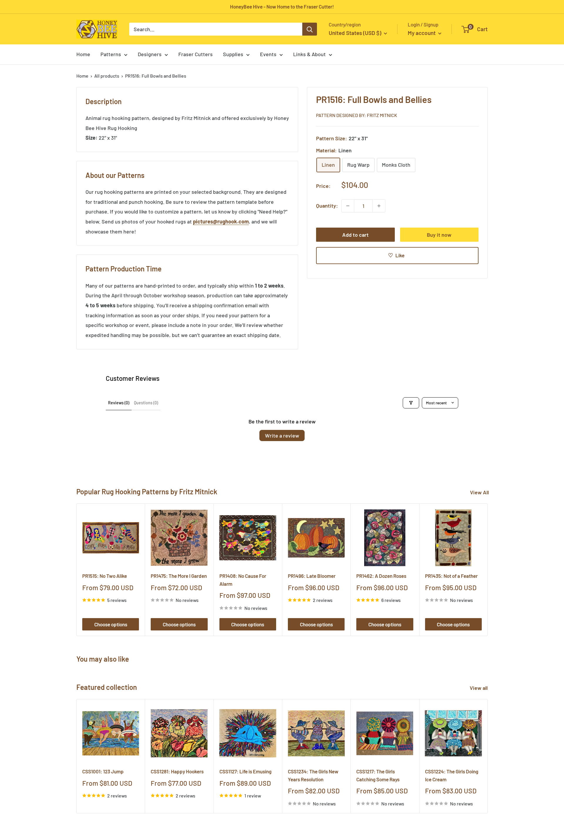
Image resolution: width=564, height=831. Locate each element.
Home (83, 54)
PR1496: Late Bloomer (311, 576)
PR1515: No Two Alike (104, 576)
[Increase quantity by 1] (379, 206)
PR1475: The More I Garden (179, 576)
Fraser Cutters (195, 54)
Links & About (309, 54)
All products (106, 76)
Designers (150, 54)
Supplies (233, 54)
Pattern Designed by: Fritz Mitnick (356, 115)
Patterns (110, 54)
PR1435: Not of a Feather (451, 576)
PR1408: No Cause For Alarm (242, 579)
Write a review (282, 435)
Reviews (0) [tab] (118, 402)
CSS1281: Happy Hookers (177, 771)
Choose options (110, 624)
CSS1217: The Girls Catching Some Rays (378, 775)
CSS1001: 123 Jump (103, 771)
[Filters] (411, 402)
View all (479, 688)
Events (268, 54)
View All (479, 492)
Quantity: (327, 205)
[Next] (488, 570)
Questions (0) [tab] (146, 402)
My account (422, 32)
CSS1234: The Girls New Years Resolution (313, 775)
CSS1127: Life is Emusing (245, 771)
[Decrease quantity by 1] (348, 206)
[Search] (309, 29)
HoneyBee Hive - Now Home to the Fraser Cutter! (282, 6)
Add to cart (355, 234)
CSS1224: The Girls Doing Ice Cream (451, 775)
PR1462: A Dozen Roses (381, 576)
